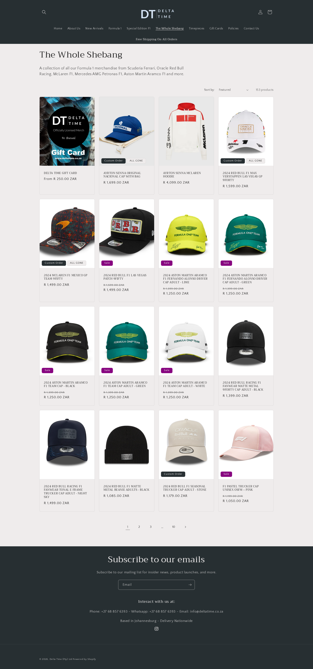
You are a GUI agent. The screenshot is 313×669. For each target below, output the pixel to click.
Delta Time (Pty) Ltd (61, 659)
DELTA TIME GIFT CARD (60, 173)
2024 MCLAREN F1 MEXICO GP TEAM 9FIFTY (66, 277)
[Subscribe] (190, 585)
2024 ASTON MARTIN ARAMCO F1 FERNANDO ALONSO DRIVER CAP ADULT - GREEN (245, 278)
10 (173, 527)
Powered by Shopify (84, 659)
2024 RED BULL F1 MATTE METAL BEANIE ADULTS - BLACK (126, 488)
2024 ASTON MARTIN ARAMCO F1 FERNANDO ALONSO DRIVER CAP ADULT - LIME (185, 278)
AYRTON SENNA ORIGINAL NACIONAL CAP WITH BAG (122, 174)
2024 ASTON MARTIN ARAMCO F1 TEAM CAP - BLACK (66, 384)
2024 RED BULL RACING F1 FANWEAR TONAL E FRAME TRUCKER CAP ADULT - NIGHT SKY (65, 492)
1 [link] (127, 527)
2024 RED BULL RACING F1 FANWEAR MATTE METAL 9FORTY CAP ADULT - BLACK (243, 386)
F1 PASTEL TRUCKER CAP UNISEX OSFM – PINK (241, 488)
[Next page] (185, 527)
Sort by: (209, 90)
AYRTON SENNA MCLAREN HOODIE (182, 174)
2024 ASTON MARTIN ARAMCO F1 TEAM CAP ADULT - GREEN (125, 384)
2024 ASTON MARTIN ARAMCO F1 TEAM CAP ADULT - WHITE (185, 384)
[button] (44, 12)
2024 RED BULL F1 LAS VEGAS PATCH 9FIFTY (124, 277)
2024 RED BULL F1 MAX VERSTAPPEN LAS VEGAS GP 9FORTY (243, 176)
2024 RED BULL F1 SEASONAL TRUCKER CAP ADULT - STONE (185, 488)
